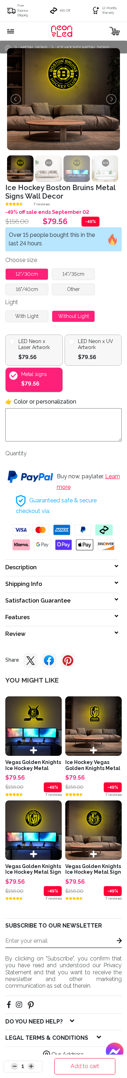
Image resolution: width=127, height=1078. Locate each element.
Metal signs (33, 47)
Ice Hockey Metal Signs (83, 47)
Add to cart (85, 1066)
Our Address (67, 1054)
